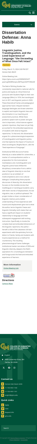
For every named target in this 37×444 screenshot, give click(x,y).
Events (17, 25)
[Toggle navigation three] (33, 12)
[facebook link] (9, 368)
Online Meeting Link (11, 268)
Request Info (9, 412)
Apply (7, 405)
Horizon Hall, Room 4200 (13, 384)
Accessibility (24, 440)
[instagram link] (14, 368)
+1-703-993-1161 (11, 391)
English (7, 355)
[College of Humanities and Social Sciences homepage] (17, 346)
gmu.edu (8, 416)
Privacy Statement (14, 440)
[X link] (4, 368)
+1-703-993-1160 (11, 388)
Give (6, 409)
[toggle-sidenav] (31, 24)
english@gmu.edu (11, 395)
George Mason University (18, 438)
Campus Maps (7, 284)
